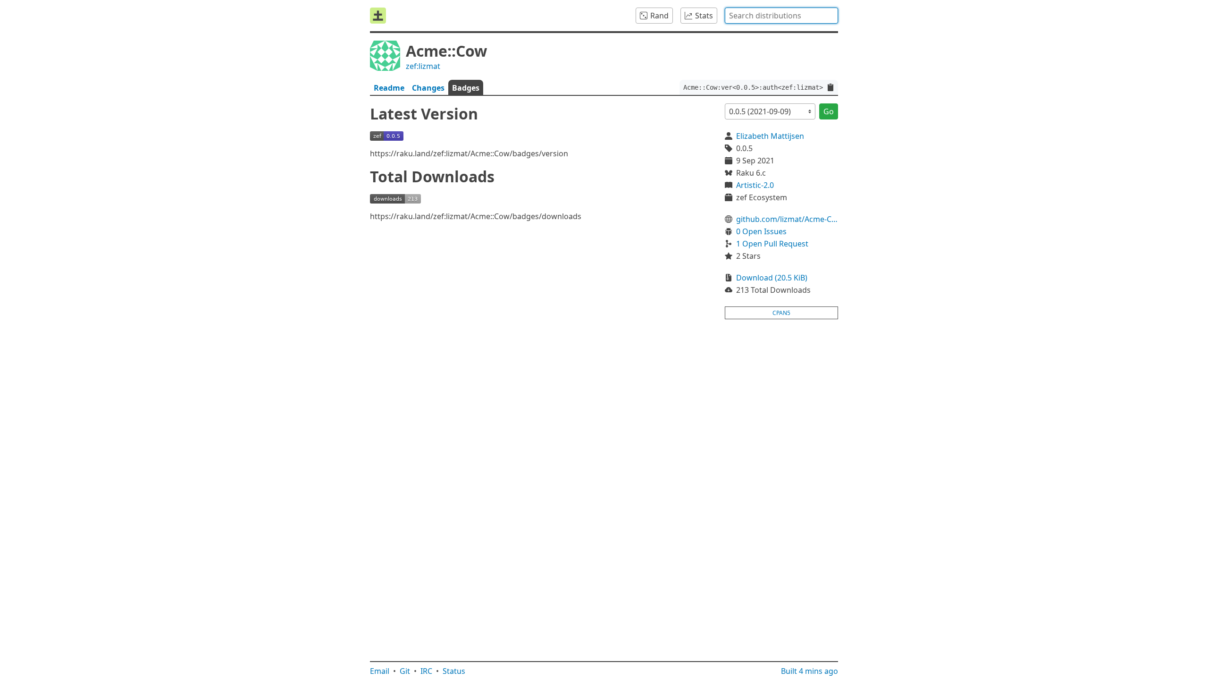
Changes (428, 88)
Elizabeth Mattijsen (770, 136)
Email (379, 671)
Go (828, 111)
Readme (389, 88)
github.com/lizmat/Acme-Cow (787, 219)
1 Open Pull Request (772, 243)
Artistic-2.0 (755, 185)
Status (454, 671)
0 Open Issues (761, 231)
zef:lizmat (423, 66)
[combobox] (781, 16)
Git (405, 671)
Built (809, 671)
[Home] (378, 16)
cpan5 (781, 313)
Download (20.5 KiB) (771, 277)
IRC (426, 671)
